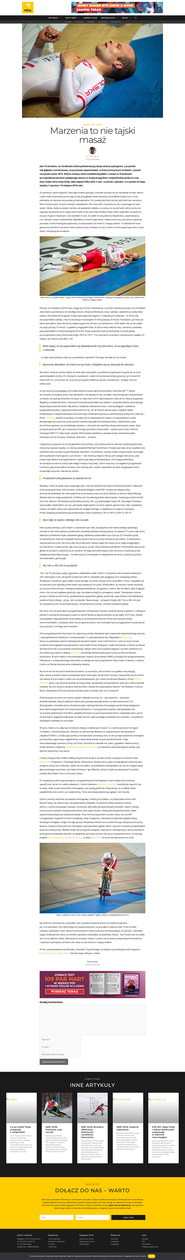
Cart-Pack (50, 417)
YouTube (68, 22)
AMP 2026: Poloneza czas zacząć (54, 1129)
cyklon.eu (75, 652)
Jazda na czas (92, 124)
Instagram (103, 22)
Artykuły (53, 18)
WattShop (126, 637)
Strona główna (54, 1239)
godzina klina (90, 965)
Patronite (79, 22)
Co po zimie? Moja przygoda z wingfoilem (20, 1129)
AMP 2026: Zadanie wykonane (127, 1128)
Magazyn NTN (108, 18)
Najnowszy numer (86, 1241)
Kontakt (145, 1239)
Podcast (51, 1244)
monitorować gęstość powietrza (81, 747)
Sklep (125, 18)
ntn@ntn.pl (21, 1247)
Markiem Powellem (107, 784)
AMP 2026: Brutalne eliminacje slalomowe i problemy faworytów (92, 1132)
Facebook (91, 22)
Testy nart (71, 18)
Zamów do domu (86, 1239)
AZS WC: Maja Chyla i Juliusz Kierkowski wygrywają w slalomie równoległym (163, 1132)
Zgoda (151, 1256)
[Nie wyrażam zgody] (182, 1256)
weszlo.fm (96, 837)
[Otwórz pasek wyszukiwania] (136, 17)
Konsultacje (90, 18)
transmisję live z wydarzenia (55, 953)
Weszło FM (45, 761)
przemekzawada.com (58, 837)
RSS (143, 1241)
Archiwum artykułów (56, 1241)
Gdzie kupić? (84, 1244)
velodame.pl (76, 837)
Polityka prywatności (150, 1247)
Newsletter (116, 22)
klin (98, 965)
